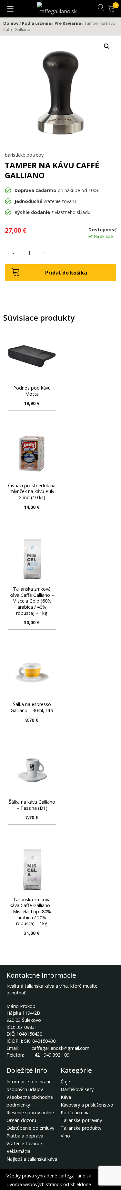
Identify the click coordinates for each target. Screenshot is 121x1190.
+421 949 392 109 (50, 1055)
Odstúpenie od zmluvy (30, 1128)
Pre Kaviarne (68, 23)
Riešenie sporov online (30, 1112)
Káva (66, 1097)
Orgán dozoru (21, 1120)
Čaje (65, 1082)
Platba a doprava (24, 1136)
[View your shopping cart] (114, 9)
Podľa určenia (36, 23)
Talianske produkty (81, 1128)
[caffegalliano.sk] (58, 8)
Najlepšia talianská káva (31, 1159)
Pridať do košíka (66, 272)
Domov (10, 23)
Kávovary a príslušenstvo (87, 1105)
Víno (65, 1136)
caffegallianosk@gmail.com (60, 1048)
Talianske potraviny (81, 1120)
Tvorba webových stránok (34, 1184)
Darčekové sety (77, 1089)
